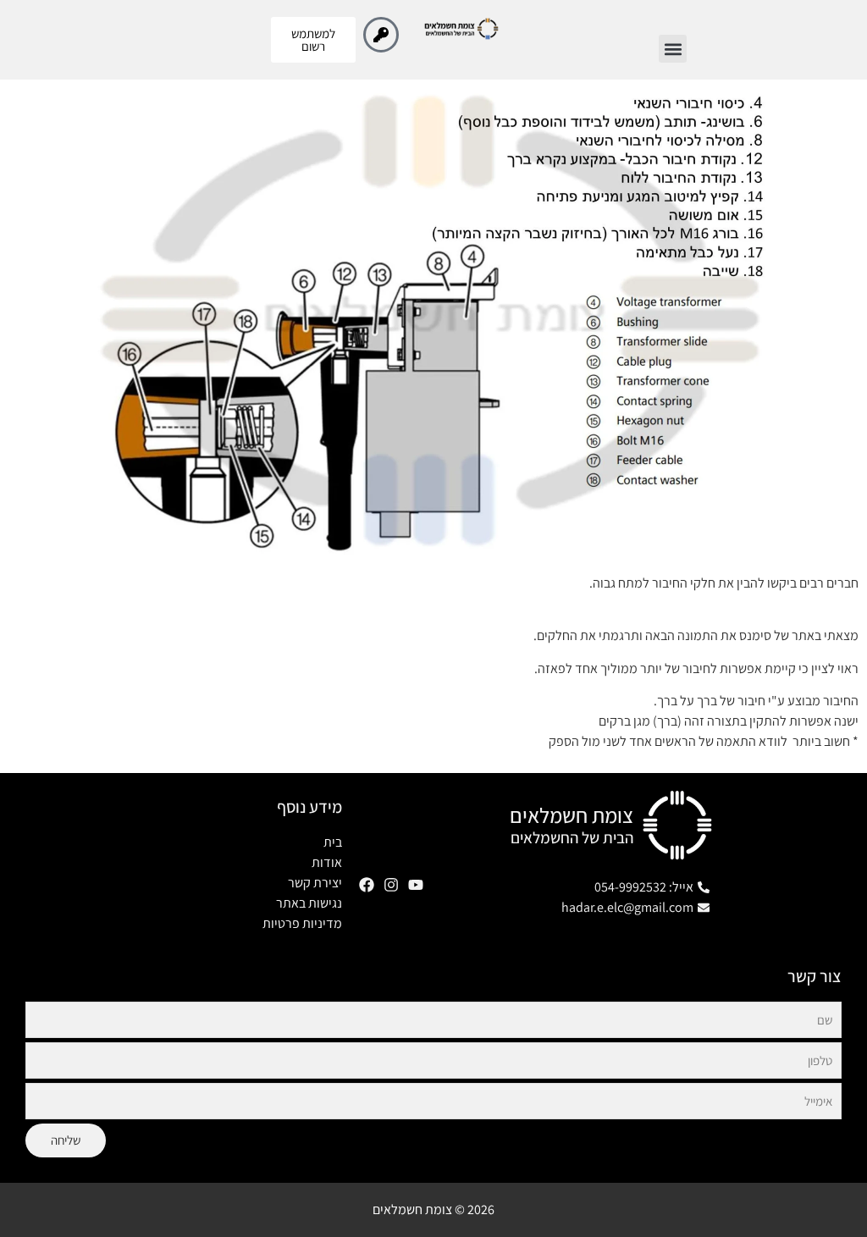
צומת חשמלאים (571, 815)
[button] (673, 49)
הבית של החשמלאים (572, 837)
